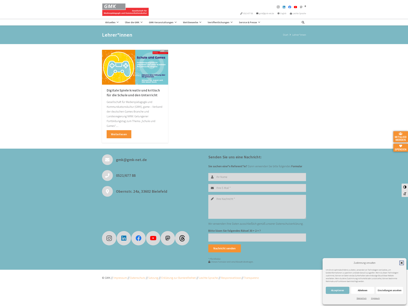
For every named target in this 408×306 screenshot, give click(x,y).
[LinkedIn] (284, 7)
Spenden (401, 149)
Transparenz (251, 278)
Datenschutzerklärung (289, 223)
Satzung (153, 278)
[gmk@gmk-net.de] (109, 159)
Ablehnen (362, 290)
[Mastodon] (301, 7)
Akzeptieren (337, 290)
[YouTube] (295, 7)
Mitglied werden (401, 138)
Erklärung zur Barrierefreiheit (178, 278)
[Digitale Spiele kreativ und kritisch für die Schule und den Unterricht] (135, 67)
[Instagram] (278, 7)
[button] (401, 262)
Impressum (375, 298)
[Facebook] (290, 7)
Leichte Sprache (209, 278)
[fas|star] (182, 238)
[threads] (305, 6)
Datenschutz (362, 298)
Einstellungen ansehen (389, 290)
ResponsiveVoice (231, 278)
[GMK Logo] (125, 9)
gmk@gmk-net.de (131, 159)
